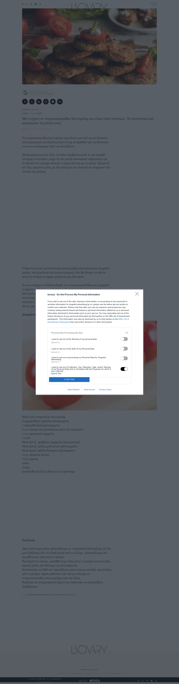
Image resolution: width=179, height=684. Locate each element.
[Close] (138, 294)
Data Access (89, 389)
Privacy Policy (105, 389)
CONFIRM (69, 379)
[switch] (124, 339)
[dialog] (89, 342)
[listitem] (89, 332)
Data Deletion (74, 389)
